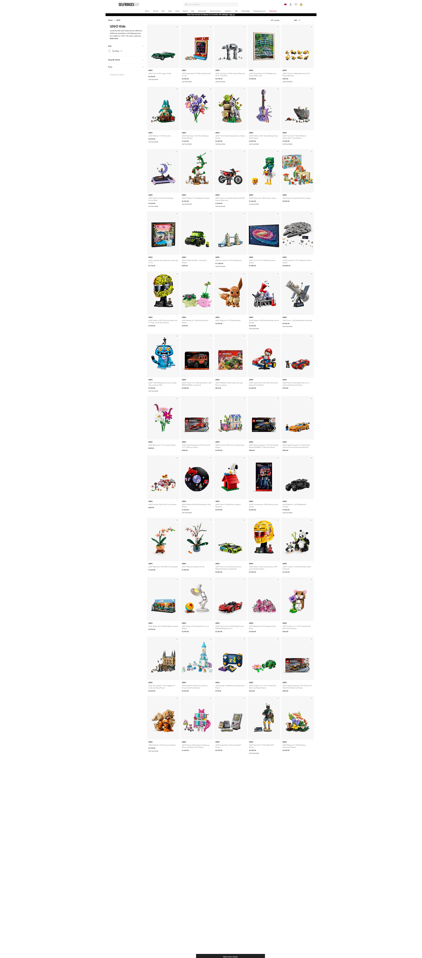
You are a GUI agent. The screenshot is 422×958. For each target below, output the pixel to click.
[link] (163, 73)
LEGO (118, 20)
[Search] (186, 4)
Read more (114, 38)
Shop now (225, 15)
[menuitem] (147, 11)
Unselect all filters (117, 74)
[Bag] (301, 4)
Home (110, 20)
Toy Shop (117, 51)
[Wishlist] (296, 4)
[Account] (290, 4)
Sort (295, 20)
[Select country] (285, 4)
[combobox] (213, 4)
